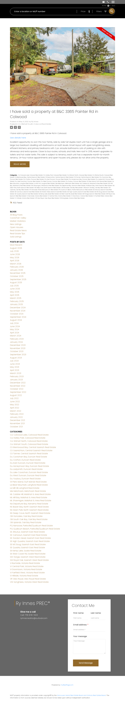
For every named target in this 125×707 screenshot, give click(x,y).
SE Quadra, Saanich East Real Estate (26, 194)
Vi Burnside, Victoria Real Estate (37, 196)
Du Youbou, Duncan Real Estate (76, 181)
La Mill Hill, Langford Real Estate (44, 183)
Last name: (96, 613)
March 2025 (15, 298)
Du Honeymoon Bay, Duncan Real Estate (82, 179)
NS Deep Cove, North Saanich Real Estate (48, 188)
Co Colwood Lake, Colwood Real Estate (30, 175)
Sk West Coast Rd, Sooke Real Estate (71, 194)
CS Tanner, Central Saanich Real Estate (86, 177)
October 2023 (16, 351)
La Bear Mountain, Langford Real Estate (29, 484)
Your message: (80, 636)
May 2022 (14, 404)
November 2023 (17, 348)
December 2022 (18, 382)
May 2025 (14, 291)
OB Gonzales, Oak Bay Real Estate (72, 188)
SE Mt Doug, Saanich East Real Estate (28, 544)
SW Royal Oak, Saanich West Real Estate (29, 560)
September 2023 (18, 354)
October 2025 (16, 276)
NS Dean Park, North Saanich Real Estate (29, 510)
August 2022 (16, 395)
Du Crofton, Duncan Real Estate (34, 179)
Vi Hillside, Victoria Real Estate (24, 198)
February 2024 (17, 338)
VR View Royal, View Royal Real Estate (47, 198)
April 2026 (14, 260)
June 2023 (15, 364)
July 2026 (14, 251)
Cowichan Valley (18, 217)
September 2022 (18, 392)
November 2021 (17, 423)
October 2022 (16, 389)
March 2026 (15, 263)
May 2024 (14, 329)
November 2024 (17, 310)
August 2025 (16, 282)
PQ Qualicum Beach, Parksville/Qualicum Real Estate (76, 190)
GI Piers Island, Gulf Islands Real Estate (99, 181)
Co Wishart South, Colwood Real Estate (34, 124)
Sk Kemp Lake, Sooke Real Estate (49, 194)
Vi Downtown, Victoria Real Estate (82, 196)
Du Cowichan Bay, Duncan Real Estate (28, 456)
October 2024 (16, 313)
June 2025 (15, 288)
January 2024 (16, 342)
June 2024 (15, 326)
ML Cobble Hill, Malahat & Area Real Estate (94, 183)
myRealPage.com (67, 685)
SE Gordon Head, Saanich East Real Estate (53, 192)
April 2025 (14, 295)
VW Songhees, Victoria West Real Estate (72, 198)
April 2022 (14, 407)
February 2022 (17, 414)
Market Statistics (18, 221)
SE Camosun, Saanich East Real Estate (27, 192)
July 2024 (14, 323)
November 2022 (17, 385)
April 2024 (14, 332)
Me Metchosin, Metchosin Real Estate (67, 183)
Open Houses (16, 227)
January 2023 (16, 379)
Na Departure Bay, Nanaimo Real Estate (72, 185)
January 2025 (16, 304)
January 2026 (16, 270)
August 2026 (16, 248)
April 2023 (14, 370)
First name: (78, 613)
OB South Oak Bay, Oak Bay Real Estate (95, 188)
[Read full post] (62, 68)
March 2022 (15, 411)
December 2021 (17, 420)
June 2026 (15, 254)
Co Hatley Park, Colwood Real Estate (55, 175)
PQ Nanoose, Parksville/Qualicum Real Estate (44, 190)
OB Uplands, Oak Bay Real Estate (25, 522)
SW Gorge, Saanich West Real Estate (94, 194)
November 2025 (17, 273)
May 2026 (14, 257)
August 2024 (16, 320)
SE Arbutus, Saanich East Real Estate (27, 531)
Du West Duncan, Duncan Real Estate (53, 181)
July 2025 (14, 285)
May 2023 (14, 367)
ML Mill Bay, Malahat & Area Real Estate (28, 497)
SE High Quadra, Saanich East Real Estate (81, 192)
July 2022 (14, 398)
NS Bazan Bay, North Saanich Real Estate (99, 185)
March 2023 (15, 373)
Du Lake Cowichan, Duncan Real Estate (27, 181)
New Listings (15, 224)
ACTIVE (104, 6)
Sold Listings (15, 236)
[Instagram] (23, 623)
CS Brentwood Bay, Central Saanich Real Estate (30, 177)
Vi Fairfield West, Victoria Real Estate (27, 572)
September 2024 (18, 317)
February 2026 (17, 266)
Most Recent (16, 244)
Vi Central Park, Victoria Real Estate (59, 196)
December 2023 (18, 345)
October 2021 (16, 426)
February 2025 (17, 301)
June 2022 (15, 401)
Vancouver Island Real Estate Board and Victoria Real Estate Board (81, 695)
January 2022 (16, 417)
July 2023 (14, 360)
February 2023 (17, 376)
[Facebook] (21, 623)
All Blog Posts (16, 214)
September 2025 (18, 279)
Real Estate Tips (17, 233)
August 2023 (16, 357)
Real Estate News (18, 230)
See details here (18, 137)
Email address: (80, 624)
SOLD (113, 6)
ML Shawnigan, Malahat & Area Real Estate (45, 185)
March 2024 (15, 335)
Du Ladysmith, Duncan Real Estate (26, 469)
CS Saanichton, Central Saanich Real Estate (59, 177)
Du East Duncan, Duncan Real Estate (56, 179)
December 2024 (18, 307)
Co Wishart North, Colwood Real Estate (79, 175)
